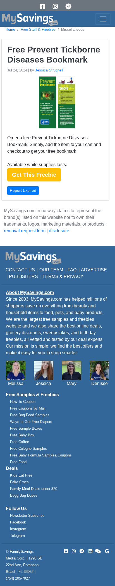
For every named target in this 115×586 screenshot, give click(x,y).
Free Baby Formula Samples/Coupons (41, 455)
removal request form (24, 230)
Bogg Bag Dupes (23, 495)
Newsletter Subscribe (27, 515)
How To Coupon (22, 402)
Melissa (15, 383)
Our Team (51, 269)
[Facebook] (44, 6)
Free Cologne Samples (28, 448)
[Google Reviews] (106, 551)
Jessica (43, 383)
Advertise (94, 269)
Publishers (23, 276)
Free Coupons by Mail (27, 408)
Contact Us (20, 269)
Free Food (18, 462)
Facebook (18, 522)
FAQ (72, 269)
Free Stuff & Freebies (38, 29)
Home (10, 29)
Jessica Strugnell (49, 70)
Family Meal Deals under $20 (33, 489)
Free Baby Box (22, 435)
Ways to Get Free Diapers (31, 422)
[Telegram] (70, 6)
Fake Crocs (19, 482)
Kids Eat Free (21, 475)
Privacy (73, 276)
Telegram (17, 536)
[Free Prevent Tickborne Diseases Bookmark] (56, 103)
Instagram (18, 529)
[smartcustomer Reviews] (98, 551)
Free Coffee (19, 442)
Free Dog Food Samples (29, 415)
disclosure (59, 230)
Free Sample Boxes (26, 428)
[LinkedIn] (90, 551)
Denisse (99, 383)
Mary (71, 383)
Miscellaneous (72, 29)
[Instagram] (57, 6)
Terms (50, 276)
